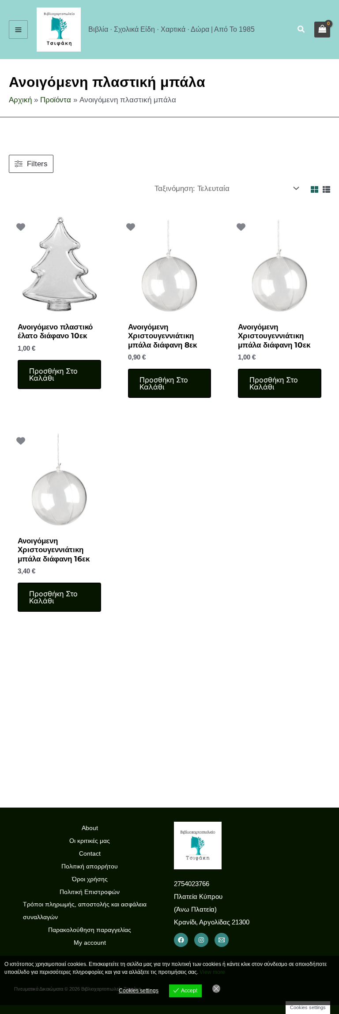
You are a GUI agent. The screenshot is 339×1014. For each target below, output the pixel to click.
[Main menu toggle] (18, 29)
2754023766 (191, 883)
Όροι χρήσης (90, 879)
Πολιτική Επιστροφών (90, 891)
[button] (301, 29)
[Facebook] (181, 940)
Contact (90, 853)
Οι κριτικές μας (89, 840)
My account (90, 942)
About (90, 827)
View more (212, 972)
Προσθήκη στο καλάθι (53, 374)
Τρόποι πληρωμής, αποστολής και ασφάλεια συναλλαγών (85, 910)
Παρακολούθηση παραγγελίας (89, 929)
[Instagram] (201, 940)
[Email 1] (222, 940)
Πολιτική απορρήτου (89, 866)
